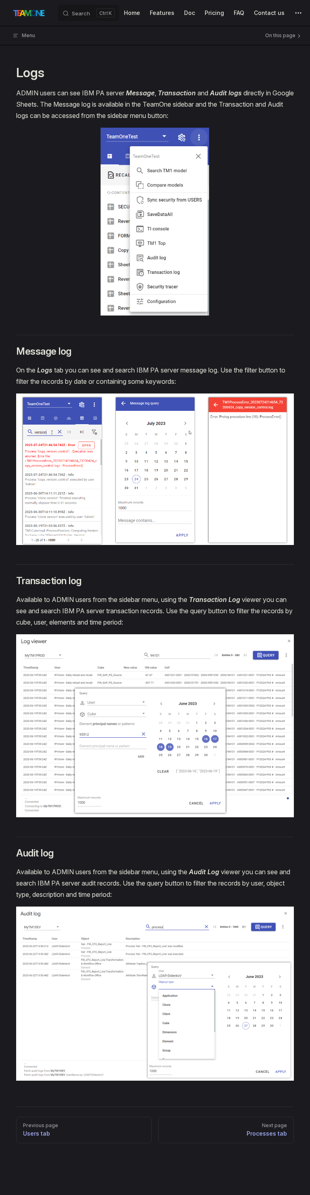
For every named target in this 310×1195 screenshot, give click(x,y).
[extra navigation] (298, 13)
